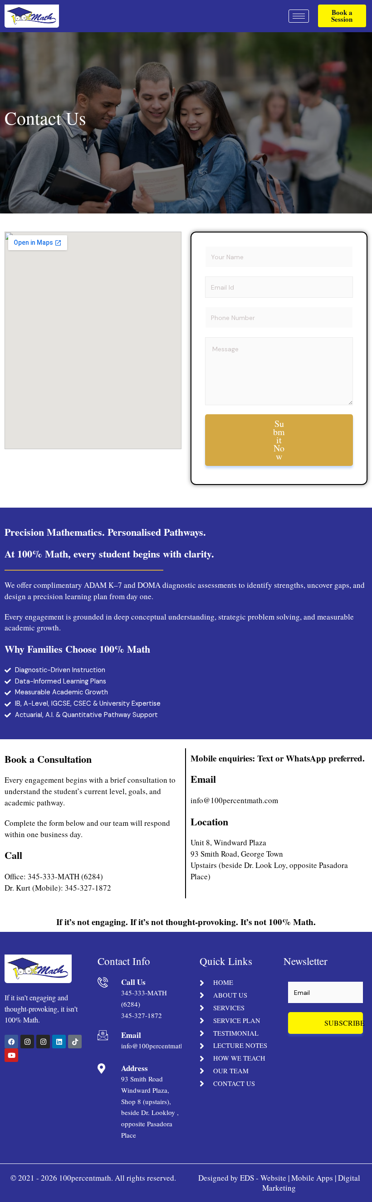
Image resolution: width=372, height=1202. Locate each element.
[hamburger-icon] (299, 16)
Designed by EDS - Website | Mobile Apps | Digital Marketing (279, 1183)
